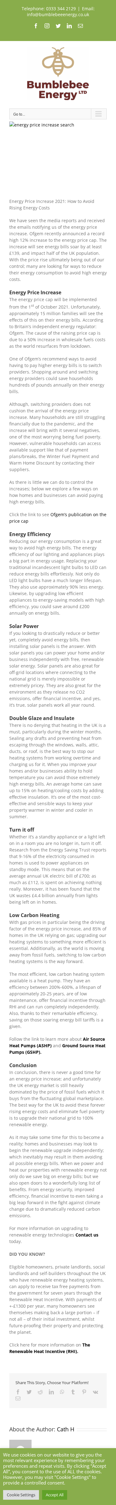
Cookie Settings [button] (21, 1495)
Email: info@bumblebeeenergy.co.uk (61, 11)
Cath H (65, 1429)
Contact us (86, 1235)
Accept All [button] (54, 1495)
